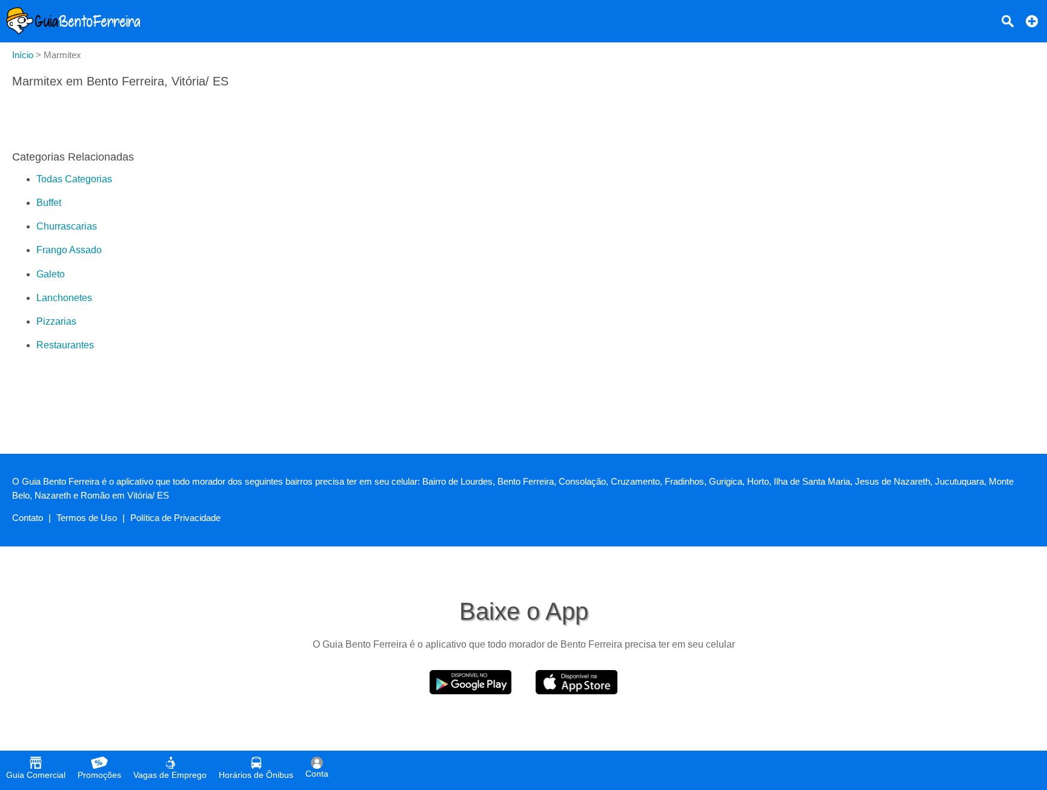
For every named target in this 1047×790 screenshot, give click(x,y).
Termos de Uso (86, 518)
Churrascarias (66, 226)
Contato (27, 518)
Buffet (48, 203)
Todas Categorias (74, 179)
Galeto (50, 274)
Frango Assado (69, 250)
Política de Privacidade (175, 518)
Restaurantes (65, 345)
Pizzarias (56, 321)
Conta (316, 773)
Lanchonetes (64, 298)
